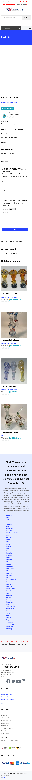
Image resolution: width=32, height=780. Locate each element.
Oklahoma (9, 595)
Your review (5, 212)
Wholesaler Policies (9, 138)
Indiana (8, 546)
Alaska (8, 517)
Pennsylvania (10, 600)
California (9, 524)
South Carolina (10, 606)
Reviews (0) (19, 129)
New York (9, 586)
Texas (8, 613)
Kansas (8, 551)
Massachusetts (11, 562)
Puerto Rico (9, 602)
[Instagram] (23, 681)
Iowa (7, 548)
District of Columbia (12, 533)
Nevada (8, 577)
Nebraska (9, 575)
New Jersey (10, 582)
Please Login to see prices (9, 102)
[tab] (6, 130)
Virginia (8, 620)
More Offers (6, 134)
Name (4, 182)
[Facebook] (8, 681)
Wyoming (9, 629)
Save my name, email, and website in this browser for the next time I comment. (15, 203)
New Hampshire (11, 580)
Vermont (8, 617)
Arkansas (9, 522)
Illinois (8, 544)
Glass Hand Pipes (11, 124)
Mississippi (10, 568)
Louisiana (9, 555)
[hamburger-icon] (30, 28)
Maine (8, 557)
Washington (9, 622)
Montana (9, 573)
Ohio (7, 593)
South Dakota (10, 609)
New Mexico (10, 584)
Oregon (8, 597)
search (26, 17)
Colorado (9, 526)
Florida (8, 535)
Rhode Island (10, 604)
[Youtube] (18, 681)
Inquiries (4, 142)
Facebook (5, 777)
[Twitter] (13, 681)
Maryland (9, 560)
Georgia (8, 537)
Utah (7, 615)
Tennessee (9, 611)
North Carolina (10, 588)
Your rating (5, 209)
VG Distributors (13, 115)
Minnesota (9, 566)
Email (4, 190)
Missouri (9, 571)
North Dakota (10, 591)
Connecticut (9, 528)
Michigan (9, 564)
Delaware (9, 531)
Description (6, 129)
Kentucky (9, 553)
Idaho (8, 542)
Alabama (9, 515)
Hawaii (8, 539)
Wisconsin (9, 626)
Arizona (8, 519)
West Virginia (10, 624)
